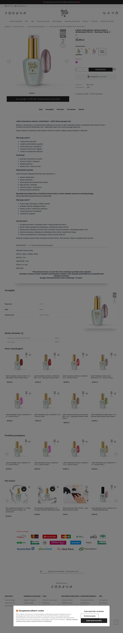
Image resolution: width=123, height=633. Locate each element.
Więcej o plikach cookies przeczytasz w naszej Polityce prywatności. (47, 620)
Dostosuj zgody (90, 616)
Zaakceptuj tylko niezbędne (94, 611)
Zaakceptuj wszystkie (94, 620)
